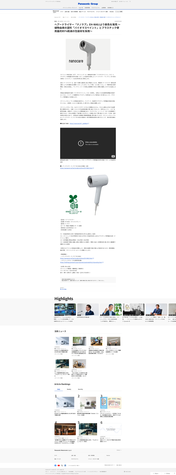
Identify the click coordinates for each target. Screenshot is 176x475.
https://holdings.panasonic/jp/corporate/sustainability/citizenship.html (81, 262)
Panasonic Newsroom (63, 450)
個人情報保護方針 (103, 471)
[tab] (69, 389)
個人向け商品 (73, 17)
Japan (56, 11)
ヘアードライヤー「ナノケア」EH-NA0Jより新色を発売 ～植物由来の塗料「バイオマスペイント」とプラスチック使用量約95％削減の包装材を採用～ (106, 17)
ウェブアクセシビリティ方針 (80, 471)
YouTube (53, 469)
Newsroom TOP (57, 17)
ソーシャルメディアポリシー (92, 471)
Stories (112, 11)
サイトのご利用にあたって (62, 471)
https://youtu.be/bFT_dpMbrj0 (79, 123)
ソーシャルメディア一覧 (73, 465)
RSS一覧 (118, 465)
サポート (47, 471)
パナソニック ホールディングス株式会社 (52, 1)
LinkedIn (60, 469)
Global (118, 450)
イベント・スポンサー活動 (102, 11)
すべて (61, 11)
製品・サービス (82, 11)
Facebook (47, 469)
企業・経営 (67, 11)
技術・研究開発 (74, 11)
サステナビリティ (91, 11)
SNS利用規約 (71, 471)
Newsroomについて (109, 465)
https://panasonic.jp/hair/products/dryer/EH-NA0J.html (76, 168)
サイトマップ (52, 471)
